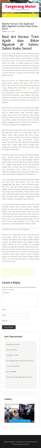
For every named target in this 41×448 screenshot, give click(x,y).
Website (4, 321)
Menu (5, 15)
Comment (6, 293)
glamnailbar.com (27, 90)
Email (4, 315)
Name (4, 309)
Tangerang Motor (20, 6)
